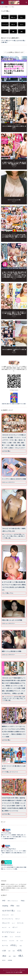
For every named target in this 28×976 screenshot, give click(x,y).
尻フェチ (5, 17)
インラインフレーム (8, 933)
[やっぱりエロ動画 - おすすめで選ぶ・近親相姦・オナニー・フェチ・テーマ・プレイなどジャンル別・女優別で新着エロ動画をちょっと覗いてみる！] (14, 2)
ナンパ (15, 942)
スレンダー (9, 698)
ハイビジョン (9, 947)
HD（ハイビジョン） (7, 534)
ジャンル (20, 937)
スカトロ (21, 24)
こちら (19, 925)
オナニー (18, 933)
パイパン (5, 955)
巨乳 (22, 536)
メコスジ (5, 31)
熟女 (4, 971)
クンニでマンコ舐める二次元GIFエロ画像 (14, 479)
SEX (18, 920)
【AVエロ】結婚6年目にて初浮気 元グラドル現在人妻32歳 (14, 350)
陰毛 (21, 31)
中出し (15, 536)
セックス (4, 942)
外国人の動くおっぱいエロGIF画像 (12, 620)
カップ (13, 937)
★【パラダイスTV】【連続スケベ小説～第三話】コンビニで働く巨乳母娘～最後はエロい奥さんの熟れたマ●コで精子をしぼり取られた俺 (14, 313)
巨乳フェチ (13, 17)
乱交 (21, 960)
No (12, 920)
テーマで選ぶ (12, 40)
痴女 (15, 970)
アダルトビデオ (6, 929)
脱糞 (13, 31)
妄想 (14, 965)
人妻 (19, 536)
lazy (23, 915)
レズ (22, 955)
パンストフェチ (5, 24)
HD (4, 915)
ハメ (19, 947)
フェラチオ (12, 955)
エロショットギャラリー (8, 482)
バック (11, 951)
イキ (12, 929)
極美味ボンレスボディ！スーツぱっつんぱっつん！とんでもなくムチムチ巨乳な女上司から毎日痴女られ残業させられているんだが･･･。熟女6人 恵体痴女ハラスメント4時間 (14, 731)
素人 (10, 538)
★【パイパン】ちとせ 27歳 (14, 199)
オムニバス (6, 937)
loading (5, 920)
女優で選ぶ (4, 42)
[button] (2, 2)
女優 (9, 965)
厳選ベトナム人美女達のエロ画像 (11, 651)
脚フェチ (13, 24)
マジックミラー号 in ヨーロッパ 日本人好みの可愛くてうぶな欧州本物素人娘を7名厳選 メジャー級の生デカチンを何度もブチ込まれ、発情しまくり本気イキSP (14, 236)
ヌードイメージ (14, 771)
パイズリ (18, 951)
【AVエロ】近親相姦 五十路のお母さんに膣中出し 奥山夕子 (14, 127)
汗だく (21, 17)
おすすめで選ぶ (21, 40)
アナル (11, 593)
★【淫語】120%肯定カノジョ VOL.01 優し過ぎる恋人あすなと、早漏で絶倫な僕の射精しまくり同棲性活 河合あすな (14, 163)
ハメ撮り (5, 951)
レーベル (5, 960)
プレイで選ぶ (5, 40)
